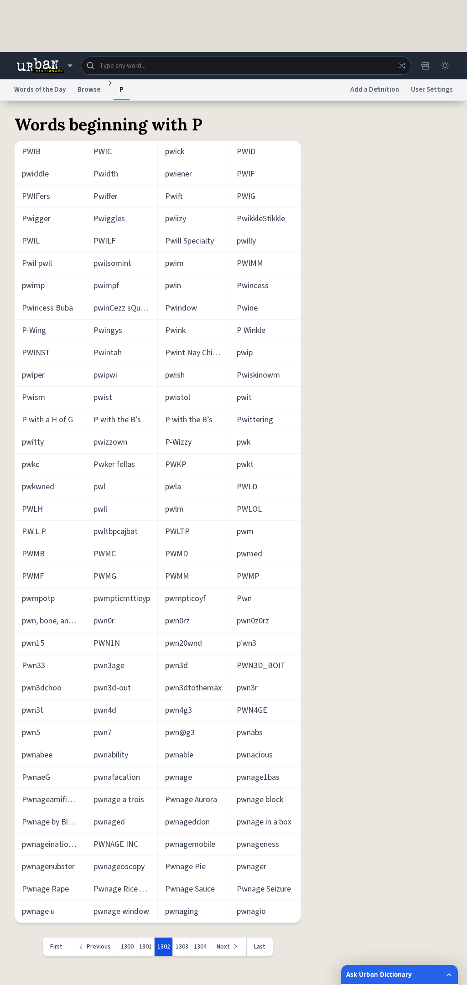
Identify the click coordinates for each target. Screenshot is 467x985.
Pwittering (255, 419)
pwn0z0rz (253, 621)
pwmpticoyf (185, 598)
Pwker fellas (114, 464)
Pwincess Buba (47, 308)
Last (259, 946)
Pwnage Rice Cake (124, 889)
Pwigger (36, 218)
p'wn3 (246, 643)
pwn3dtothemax (193, 688)
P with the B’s (189, 419)
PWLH (32, 509)
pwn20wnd (183, 643)
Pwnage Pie (185, 866)
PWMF (33, 576)
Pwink (175, 330)
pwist (102, 397)
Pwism (33, 397)
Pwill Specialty (189, 241)
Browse (89, 89)
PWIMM (250, 263)
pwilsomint (112, 263)
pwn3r (247, 688)
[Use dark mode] (445, 65)
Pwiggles (109, 218)
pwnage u (38, 911)
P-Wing (34, 330)
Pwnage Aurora (191, 799)
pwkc (30, 464)
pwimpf (106, 285)
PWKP (176, 464)
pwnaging (181, 911)
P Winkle (251, 330)
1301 (145, 946)
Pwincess (253, 285)
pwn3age (109, 665)
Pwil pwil (37, 263)
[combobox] (246, 66)
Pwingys (107, 330)
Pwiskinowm (258, 375)
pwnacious (255, 755)
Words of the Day (40, 89)
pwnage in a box (264, 822)
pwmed (249, 554)
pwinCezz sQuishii (123, 308)
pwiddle (35, 174)
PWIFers (36, 196)
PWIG (246, 196)
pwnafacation (116, 777)
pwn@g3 (180, 732)
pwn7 (102, 732)
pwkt (245, 464)
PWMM (177, 576)
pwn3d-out (112, 688)
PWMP (248, 576)
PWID (246, 151)
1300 (127, 946)
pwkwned (38, 487)
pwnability (110, 755)
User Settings (432, 89)
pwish (175, 375)
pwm (245, 531)
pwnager (251, 866)
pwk (243, 442)
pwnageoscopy (119, 866)
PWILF (104, 241)
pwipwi (105, 375)
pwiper (33, 375)
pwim (174, 263)
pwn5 (31, 732)
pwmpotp (38, 598)
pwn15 (33, 643)
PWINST (36, 352)
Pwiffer (105, 196)
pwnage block (260, 799)
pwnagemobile (190, 844)
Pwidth (105, 174)
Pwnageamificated (54, 799)
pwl (99, 487)
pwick (174, 151)
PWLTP (177, 531)
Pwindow (181, 308)
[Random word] (401, 65)
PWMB (33, 554)
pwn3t (32, 710)
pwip (245, 352)
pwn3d (176, 665)
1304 (200, 946)
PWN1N (106, 643)
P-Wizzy (178, 442)
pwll (100, 509)
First (56, 946)
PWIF (245, 174)
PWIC (102, 151)
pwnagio (251, 911)
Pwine (247, 308)
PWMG (104, 576)
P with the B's (117, 419)
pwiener (178, 174)
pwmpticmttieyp (121, 598)
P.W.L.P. (34, 531)
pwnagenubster (48, 866)
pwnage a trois (118, 799)
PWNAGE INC (115, 844)
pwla (173, 487)
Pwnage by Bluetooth (54, 822)
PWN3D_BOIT (261, 665)
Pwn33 (33, 665)
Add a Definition (374, 89)
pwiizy (175, 218)
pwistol (177, 397)
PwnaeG (36, 777)
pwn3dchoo (42, 688)
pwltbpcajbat (115, 531)
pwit (244, 397)
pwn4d (104, 710)
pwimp (33, 285)
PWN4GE (252, 710)
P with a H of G (47, 419)
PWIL (31, 241)
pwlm (174, 509)
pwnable (179, 755)
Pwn (244, 598)
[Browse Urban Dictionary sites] (44, 65)
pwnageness (258, 844)
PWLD (247, 487)
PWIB (31, 151)
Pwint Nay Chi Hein (197, 352)
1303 (182, 946)
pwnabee (37, 755)
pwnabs (250, 732)
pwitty (33, 442)
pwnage (178, 777)
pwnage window (121, 911)
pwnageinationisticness (54, 844)
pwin (173, 285)
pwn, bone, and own (54, 621)
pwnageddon (187, 822)
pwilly (246, 241)
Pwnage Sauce (190, 889)
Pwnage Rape (45, 889)
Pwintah (107, 352)
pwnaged (109, 822)
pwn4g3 (178, 710)
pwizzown (110, 442)
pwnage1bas (258, 777)
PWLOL (249, 509)
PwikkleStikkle (261, 218)
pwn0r (103, 621)
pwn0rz (177, 621)
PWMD (176, 554)
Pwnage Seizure (264, 889)
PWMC (104, 554)
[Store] (425, 65)
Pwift (174, 196)
